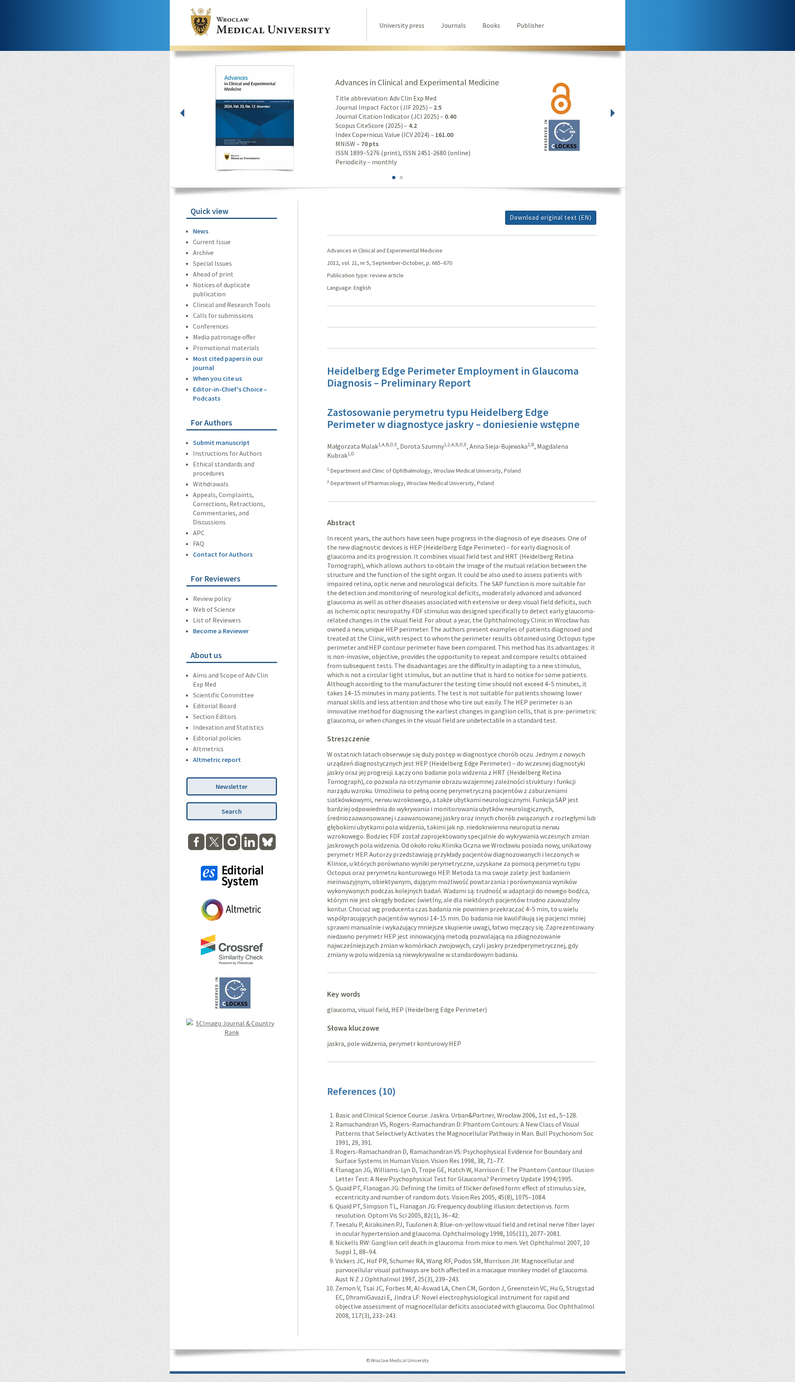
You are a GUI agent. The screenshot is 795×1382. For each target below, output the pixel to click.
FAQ (198, 543)
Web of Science (214, 609)
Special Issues (212, 263)
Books (491, 25)
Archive (203, 252)
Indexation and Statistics (228, 727)
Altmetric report (217, 759)
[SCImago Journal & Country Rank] (231, 1032)
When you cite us (217, 378)
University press (401, 25)
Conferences (211, 326)
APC (199, 533)
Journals (453, 25)
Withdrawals (211, 484)
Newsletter (232, 786)
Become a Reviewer (221, 631)
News (200, 231)
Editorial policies (217, 738)
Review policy (212, 598)
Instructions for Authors (227, 453)
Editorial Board (214, 706)
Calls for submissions (223, 315)
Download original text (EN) (551, 217)
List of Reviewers (217, 620)
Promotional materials (226, 348)
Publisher (530, 25)
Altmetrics (208, 749)
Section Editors (214, 716)
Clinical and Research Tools (231, 304)
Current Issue (212, 242)
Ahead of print (213, 274)
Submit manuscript (221, 442)
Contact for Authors (223, 554)
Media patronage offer (224, 337)
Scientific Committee (223, 695)
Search (232, 811)
